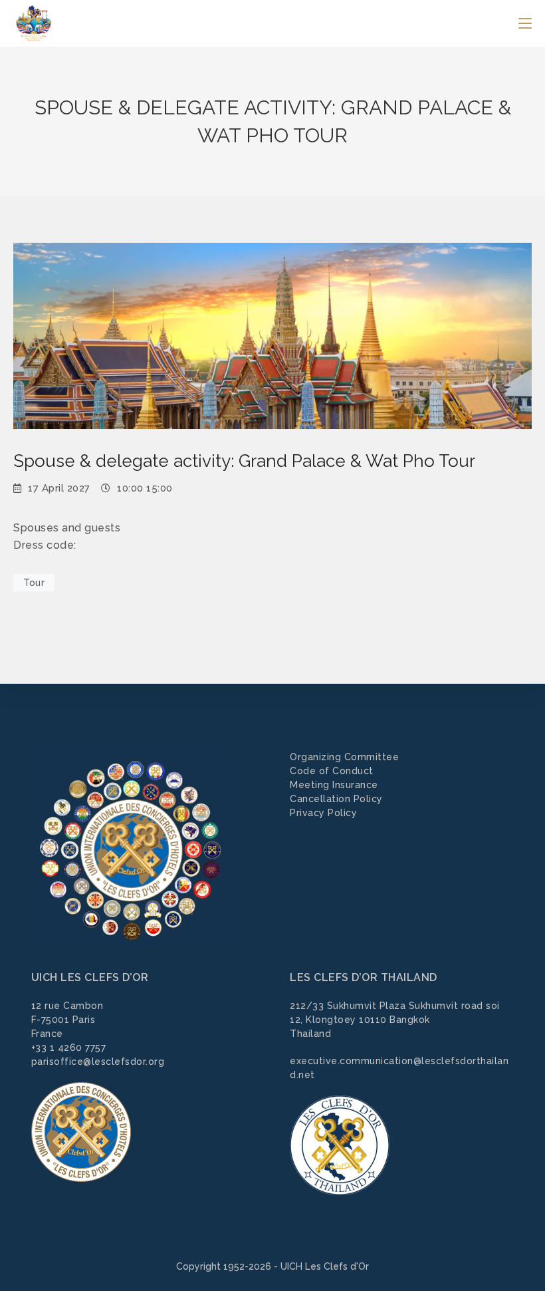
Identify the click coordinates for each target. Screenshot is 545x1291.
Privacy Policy (323, 812)
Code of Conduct (332, 771)
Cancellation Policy (336, 798)
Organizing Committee (344, 757)
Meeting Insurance (334, 785)
